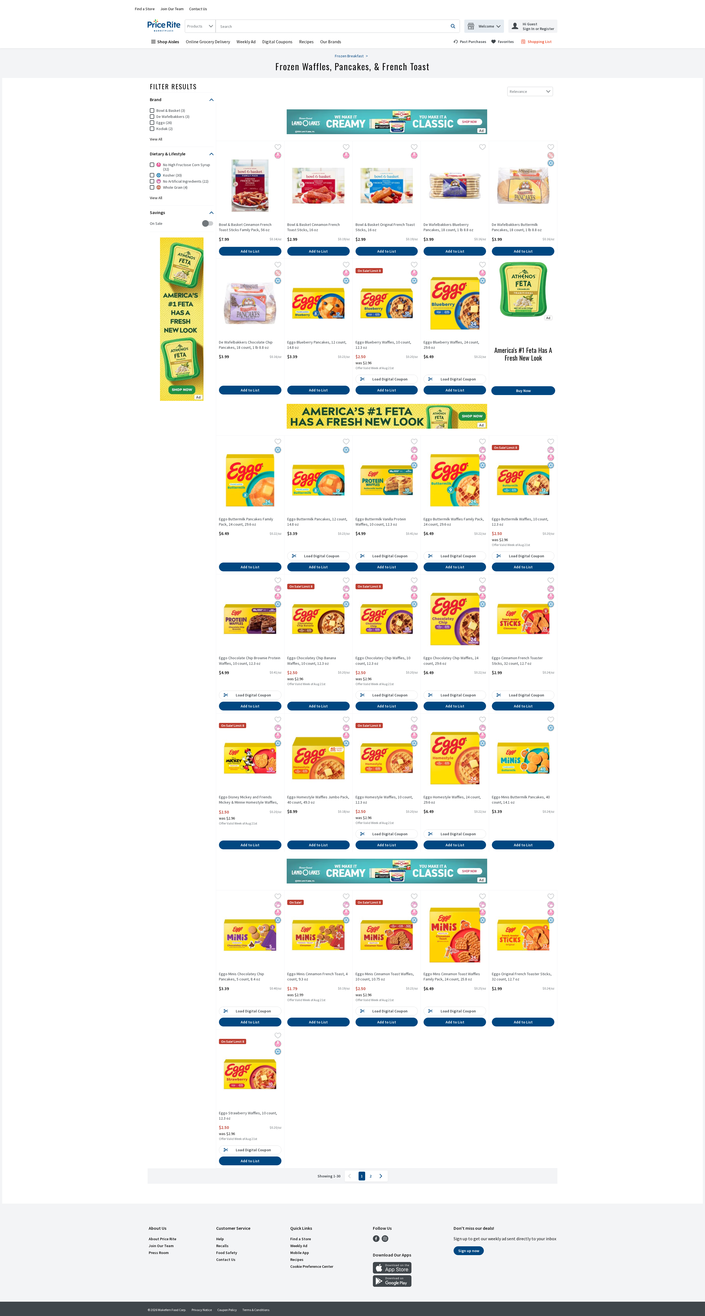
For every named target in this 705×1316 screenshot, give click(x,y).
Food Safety (226, 1252)
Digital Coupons (277, 41)
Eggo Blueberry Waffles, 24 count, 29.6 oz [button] (451, 345)
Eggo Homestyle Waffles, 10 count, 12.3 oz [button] (384, 800)
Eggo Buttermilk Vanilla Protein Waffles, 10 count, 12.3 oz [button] (381, 522)
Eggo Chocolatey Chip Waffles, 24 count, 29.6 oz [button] (451, 660)
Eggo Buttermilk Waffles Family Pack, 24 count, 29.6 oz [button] (454, 522)
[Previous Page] (350, 1176)
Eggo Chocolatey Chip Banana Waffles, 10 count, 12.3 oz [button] (311, 660)
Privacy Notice (202, 1310)
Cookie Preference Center (311, 1266)
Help (220, 1238)
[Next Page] (382, 1176)
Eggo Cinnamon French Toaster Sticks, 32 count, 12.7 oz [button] (517, 660)
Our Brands (330, 41)
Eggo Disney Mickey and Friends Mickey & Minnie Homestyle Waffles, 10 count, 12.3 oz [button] (248, 800)
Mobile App (299, 1252)
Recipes (306, 41)
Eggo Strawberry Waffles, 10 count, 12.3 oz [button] (248, 1115)
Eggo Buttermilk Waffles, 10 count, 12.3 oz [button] (520, 522)
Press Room (159, 1252)
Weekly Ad (246, 41)
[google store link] (392, 1285)
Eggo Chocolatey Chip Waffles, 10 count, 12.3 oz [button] (383, 660)
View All (156, 139)
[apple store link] (392, 1272)
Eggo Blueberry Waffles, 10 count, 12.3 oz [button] (383, 345)
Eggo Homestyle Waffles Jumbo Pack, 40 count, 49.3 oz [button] (318, 800)
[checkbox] (152, 223)
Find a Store (145, 8)
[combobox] (200, 26)
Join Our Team (172, 8)
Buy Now (523, 390)
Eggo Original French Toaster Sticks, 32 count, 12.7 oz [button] (522, 976)
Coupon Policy (227, 1310)
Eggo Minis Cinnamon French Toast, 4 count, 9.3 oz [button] (317, 976)
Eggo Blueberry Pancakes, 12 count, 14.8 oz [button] (316, 345)
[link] (470, 42)
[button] (498, 25)
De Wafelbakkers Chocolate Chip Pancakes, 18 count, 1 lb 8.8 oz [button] (246, 345)
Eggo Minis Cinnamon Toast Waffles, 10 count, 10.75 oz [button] (385, 976)
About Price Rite (162, 1238)
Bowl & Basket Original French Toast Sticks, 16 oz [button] (385, 227)
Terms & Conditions (255, 1310)
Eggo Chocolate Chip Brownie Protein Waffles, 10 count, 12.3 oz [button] (249, 660)
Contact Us (198, 8)
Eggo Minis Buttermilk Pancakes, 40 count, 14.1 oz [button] (521, 800)
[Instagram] (385, 1240)
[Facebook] (376, 1240)
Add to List (250, 251)
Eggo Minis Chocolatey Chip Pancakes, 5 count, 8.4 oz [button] (241, 976)
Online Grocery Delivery (208, 41)
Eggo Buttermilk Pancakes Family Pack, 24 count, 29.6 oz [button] (246, 522)
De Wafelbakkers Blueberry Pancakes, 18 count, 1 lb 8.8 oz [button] (448, 227)
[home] (165, 26)
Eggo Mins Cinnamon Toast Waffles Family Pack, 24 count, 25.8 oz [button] (452, 976)
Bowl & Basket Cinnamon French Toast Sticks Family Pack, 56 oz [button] (245, 227)
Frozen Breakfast (349, 55)
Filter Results (173, 86)
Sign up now (468, 1250)
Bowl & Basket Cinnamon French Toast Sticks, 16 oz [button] (313, 227)
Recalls (222, 1245)
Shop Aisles (168, 41)
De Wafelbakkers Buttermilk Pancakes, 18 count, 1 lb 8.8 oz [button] (517, 227)
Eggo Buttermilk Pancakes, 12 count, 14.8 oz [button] (317, 522)
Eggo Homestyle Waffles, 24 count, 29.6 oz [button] (452, 800)
